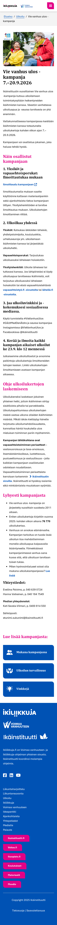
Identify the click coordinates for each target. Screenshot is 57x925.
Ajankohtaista (11, 816)
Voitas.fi (12, 847)
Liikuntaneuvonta (13, 793)
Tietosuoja (18, 910)
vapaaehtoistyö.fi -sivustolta (20, 290)
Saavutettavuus (35, 910)
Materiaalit (14, 874)
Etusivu (8, 16)
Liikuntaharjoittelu (14, 789)
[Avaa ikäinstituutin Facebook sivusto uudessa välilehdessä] (5, 775)
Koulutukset (14, 865)
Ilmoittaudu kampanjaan (18, 184)
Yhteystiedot (10, 820)
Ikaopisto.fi (14, 856)
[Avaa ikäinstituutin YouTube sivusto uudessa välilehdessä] (18, 775)
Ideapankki (9, 811)
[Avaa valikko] (50, 5)
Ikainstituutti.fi (16, 838)
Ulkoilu (20, 16)
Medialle (8, 825)
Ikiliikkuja (8, 802)
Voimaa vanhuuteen (15, 807)
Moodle (12, 884)
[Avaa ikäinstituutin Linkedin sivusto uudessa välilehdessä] (11, 775)
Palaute (7, 829)
